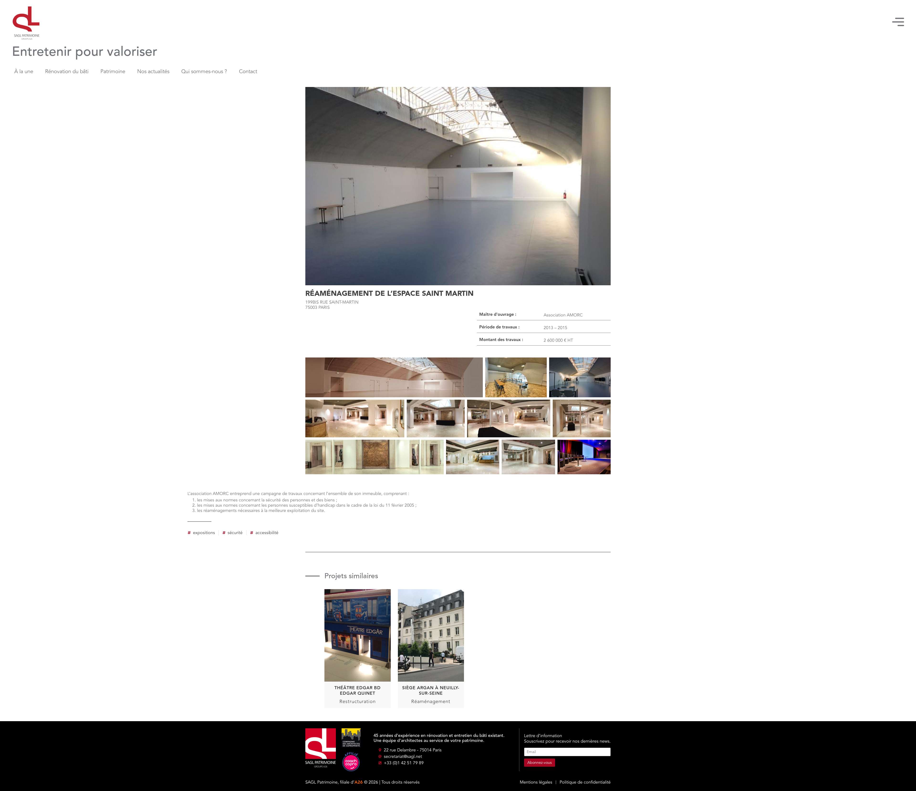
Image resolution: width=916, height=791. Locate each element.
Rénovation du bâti (66, 71)
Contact (248, 71)
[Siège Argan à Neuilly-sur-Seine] (431, 623)
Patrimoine (112, 71)
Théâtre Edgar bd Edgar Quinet (357, 690)
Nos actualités (153, 71)
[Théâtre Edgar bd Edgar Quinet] (357, 623)
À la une (23, 71)
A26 (358, 782)
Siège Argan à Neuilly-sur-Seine (430, 690)
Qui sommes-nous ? (204, 71)
